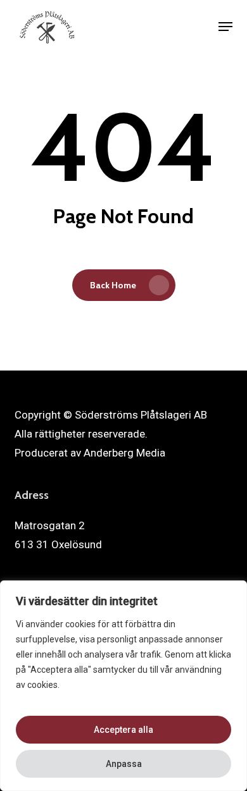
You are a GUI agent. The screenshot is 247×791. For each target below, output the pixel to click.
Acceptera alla (123, 730)
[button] (225, 26)
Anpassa (124, 764)
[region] (123, 685)
